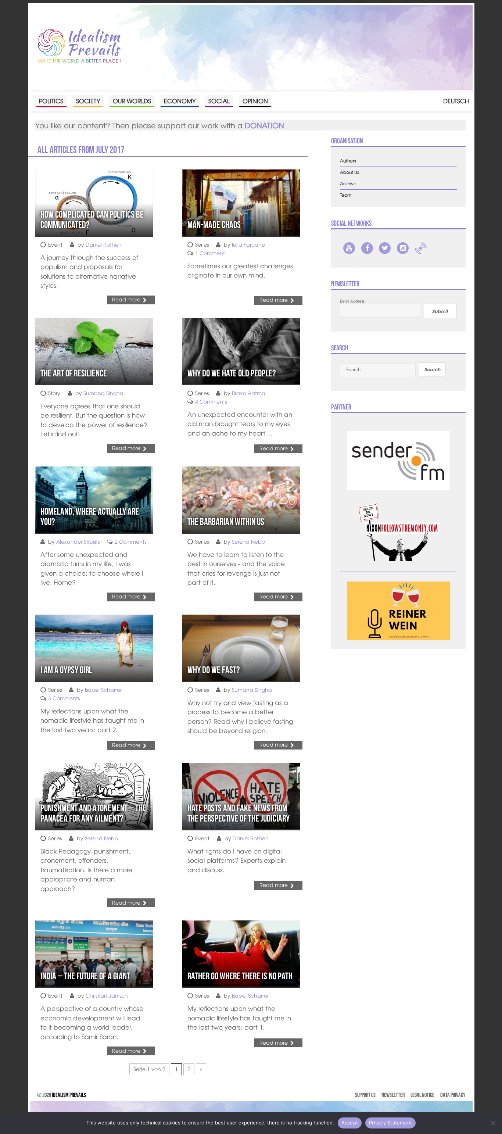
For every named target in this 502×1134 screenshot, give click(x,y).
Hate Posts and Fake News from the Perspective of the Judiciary (238, 813)
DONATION (264, 125)
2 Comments (130, 541)
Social (219, 100)
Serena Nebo (248, 541)
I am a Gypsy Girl (66, 670)
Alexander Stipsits (78, 541)
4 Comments (211, 401)
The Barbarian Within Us (225, 521)
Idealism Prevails (69, 1095)
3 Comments (64, 698)
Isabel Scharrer (103, 689)
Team (345, 195)
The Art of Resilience (73, 373)
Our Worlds (132, 100)
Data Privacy (452, 1095)
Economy (180, 100)
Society (88, 100)
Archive (348, 183)
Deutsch (456, 100)
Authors (348, 161)
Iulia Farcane (248, 244)
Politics (51, 100)
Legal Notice (422, 1095)
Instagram (403, 248)
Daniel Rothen (104, 244)
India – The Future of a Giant (85, 976)
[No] (492, 1123)
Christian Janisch (107, 995)
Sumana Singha (103, 393)
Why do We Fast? (213, 670)
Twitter (385, 248)
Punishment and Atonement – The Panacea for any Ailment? (93, 813)
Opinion (255, 100)
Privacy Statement (390, 1123)
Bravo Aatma (248, 393)
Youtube (349, 248)
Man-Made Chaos (214, 224)
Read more (126, 299)
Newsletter (393, 1095)
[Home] (79, 46)
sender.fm (421, 248)
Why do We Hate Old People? (231, 373)
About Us (349, 172)
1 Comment (210, 253)
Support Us (365, 1095)
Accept (349, 1123)
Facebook (367, 248)
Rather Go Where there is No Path (240, 976)
